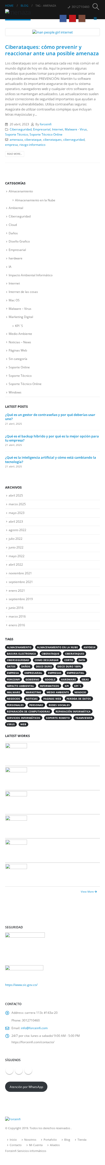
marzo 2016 (17, 616)
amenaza (16, 139)
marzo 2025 (17, 504)
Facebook (9, 1070)
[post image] (52, 32)
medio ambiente (58, 692)
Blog (67, 1139)
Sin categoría (18, 359)
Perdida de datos (79, 698)
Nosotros (30, 1139)
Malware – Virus (20, 308)
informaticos (49, 686)
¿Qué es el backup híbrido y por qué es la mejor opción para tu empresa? (52, 438)
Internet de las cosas (23, 292)
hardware (15, 258)
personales (15, 705)
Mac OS (14, 300)
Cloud (13, 225)
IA (10, 267)
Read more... (14, 154)
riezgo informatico (32, 144)
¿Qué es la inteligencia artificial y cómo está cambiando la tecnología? (50, 459)
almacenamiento (19, 647)
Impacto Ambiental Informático (30, 275)
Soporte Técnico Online (46, 134)
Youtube (19, 1070)
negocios (13, 698)
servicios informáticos (23, 718)
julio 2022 (15, 538)
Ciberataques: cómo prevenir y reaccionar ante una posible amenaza (52, 50)
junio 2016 (16, 608)
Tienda (81, 1139)
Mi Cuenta (36, 1145)
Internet (57, 129)
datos (11, 666)
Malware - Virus (76, 129)
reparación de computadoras (28, 711)
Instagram (28, 1070)
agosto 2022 (17, 530)
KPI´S (19, 326)
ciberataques (52, 139)
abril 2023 (16, 521)
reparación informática (73, 711)
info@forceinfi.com (34, 1028)
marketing (33, 692)
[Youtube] (72, 18)
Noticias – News (20, 342)
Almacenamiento (21, 191)
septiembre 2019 (21, 599)
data (81, 660)
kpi (67, 686)
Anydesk (90, 647)
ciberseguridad (74, 139)
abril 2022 (16, 564)
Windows (15, 392)
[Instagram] (81, 18)
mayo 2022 (16, 556)
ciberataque (33, 139)
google (50, 679)
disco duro (44, 666)
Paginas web (52, 698)
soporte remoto (58, 718)
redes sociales (59, 705)
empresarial (33, 673)
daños (25, 666)
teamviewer (84, 718)
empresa (11, 144)
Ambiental (16, 208)
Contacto (16, 1145)
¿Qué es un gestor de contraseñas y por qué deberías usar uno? (50, 416)
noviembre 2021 (20, 573)
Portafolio (50, 1139)
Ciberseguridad (21, 129)
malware (13, 692)
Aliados (55, 1145)
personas (36, 705)
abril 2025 (16, 495)
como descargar (47, 660)
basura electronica (21, 653)
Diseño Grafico (19, 241)
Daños (13, 233)
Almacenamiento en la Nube (35, 200)
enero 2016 (17, 625)
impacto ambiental (20, 686)
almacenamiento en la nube (57, 647)
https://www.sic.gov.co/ (21, 985)
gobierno (32, 679)
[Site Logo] (19, 13)
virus (11, 724)
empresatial (75, 673)
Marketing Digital (21, 317)
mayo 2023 (16, 513)
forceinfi (45, 124)
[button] (96, 6)
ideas (85, 679)
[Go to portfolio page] (16, 753)
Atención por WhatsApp (26, 1087)
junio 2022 (16, 547)
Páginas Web (18, 350)
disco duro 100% (69, 666)
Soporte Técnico (16, 134)
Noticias (32, 698)
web (23, 724)
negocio (80, 692)
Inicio (13, 1139)
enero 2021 (17, 590)
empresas (54, 673)
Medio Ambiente (20, 334)
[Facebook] (63, 18)
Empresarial (41, 129)
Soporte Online (19, 367)
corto (68, 660)
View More (88, 891)
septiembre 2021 (21, 582)
